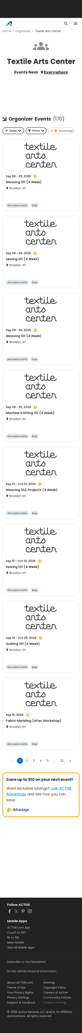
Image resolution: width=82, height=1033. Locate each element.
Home (6, 31)
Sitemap (49, 983)
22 (61, 761)
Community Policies (57, 998)
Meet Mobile (15, 942)
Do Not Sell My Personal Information (32, 971)
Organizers (23, 31)
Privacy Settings (18, 998)
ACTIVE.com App (18, 928)
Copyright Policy (54, 988)
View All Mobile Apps (21, 947)
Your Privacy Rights (20, 993)
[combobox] (13, 130)
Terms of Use (16, 988)
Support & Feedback (21, 1002)
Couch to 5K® (16, 933)
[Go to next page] (70, 761)
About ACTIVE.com (20, 983)
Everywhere (56, 72)
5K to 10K (13, 938)
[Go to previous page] (12, 761)
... (55, 761)
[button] (36, 130)
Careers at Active (55, 993)
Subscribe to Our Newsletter (26, 962)
